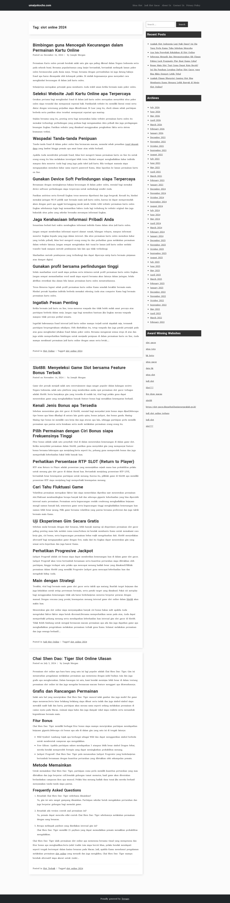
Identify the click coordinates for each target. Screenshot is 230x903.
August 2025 (156, 154)
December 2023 (158, 240)
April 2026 (155, 120)
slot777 (149, 426)
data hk (149, 368)
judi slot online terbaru (157, 413)
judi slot (150, 381)
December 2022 (158, 291)
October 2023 (157, 249)
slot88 (149, 400)
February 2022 (157, 322)
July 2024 (155, 210)
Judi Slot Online (51, 641)
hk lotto (150, 355)
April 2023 (155, 274)
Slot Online (49, 350)
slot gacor (151, 342)
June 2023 (155, 266)
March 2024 (156, 227)
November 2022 (158, 296)
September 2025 (158, 150)
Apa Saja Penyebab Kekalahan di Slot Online (172, 52)
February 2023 (157, 283)
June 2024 (155, 214)
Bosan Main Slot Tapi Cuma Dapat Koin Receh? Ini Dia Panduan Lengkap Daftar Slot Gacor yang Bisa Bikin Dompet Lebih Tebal (175, 69)
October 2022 (157, 300)
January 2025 (156, 184)
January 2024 (156, 236)
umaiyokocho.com (40, 5)
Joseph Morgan (77, 54)
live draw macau (154, 393)
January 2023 (156, 287)
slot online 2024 (74, 350)
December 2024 (158, 188)
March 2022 (156, 317)
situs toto (151, 348)
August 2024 (156, 206)
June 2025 (155, 163)
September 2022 (158, 304)
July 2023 (155, 261)
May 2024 (155, 218)
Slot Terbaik (49, 868)
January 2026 (156, 133)
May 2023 (155, 270)
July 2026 (155, 107)
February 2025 (157, 180)
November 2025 (158, 141)
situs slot (150, 374)
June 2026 (155, 111)
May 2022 (155, 309)
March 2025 (156, 176)
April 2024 (155, 223)
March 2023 (156, 279)
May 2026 (155, 115)
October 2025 (157, 146)
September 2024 (158, 201)
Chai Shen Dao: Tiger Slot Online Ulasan (72, 658)
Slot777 (149, 387)
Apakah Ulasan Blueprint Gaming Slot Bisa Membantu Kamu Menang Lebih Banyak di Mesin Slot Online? (174, 82)
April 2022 (155, 313)
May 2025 (155, 167)
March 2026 (156, 124)
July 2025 (155, 158)
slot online (61, 853)
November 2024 (158, 193)
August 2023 (156, 257)
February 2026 (157, 128)
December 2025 (158, 137)
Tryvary (125, 898)
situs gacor (151, 361)
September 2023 (158, 253)
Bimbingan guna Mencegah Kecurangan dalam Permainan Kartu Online (78, 47)
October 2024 (157, 197)
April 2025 (155, 171)
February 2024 (157, 231)
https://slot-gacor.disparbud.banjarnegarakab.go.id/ (171, 406)
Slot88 (130, 599)
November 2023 (158, 244)
